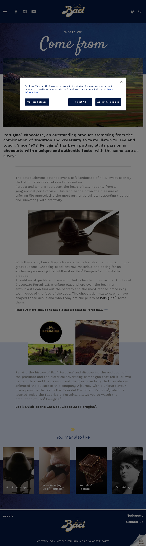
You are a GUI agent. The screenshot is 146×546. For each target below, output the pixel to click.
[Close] (121, 82)
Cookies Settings (37, 102)
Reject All (80, 102)
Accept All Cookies (108, 102)
